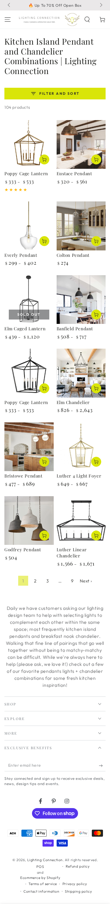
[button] (87, 19)
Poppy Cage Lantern (26, 173)
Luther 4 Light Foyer (79, 476)
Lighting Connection (45, 860)
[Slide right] (101, 5)
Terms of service (42, 884)
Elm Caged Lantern (24, 328)
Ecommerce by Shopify (40, 877)
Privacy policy (74, 884)
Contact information (41, 891)
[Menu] (7, 19)
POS (40, 866)
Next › (86, 581)
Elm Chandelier (73, 402)
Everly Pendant (20, 255)
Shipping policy (78, 891)
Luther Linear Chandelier (72, 553)
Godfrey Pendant (22, 549)
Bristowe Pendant (23, 476)
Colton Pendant (73, 255)
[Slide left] (9, 5)
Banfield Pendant (75, 328)
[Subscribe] (102, 765)
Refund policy (78, 866)
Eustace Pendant (74, 173)
